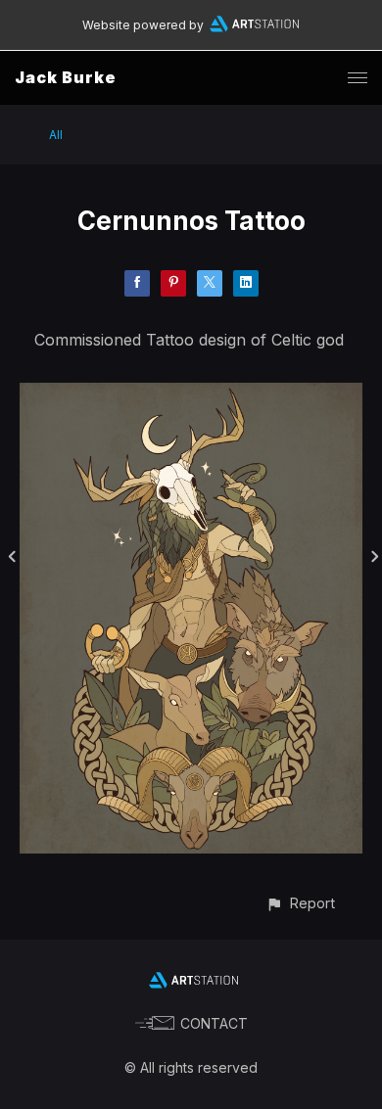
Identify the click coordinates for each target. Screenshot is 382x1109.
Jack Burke (66, 77)
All (56, 134)
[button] (300, 903)
